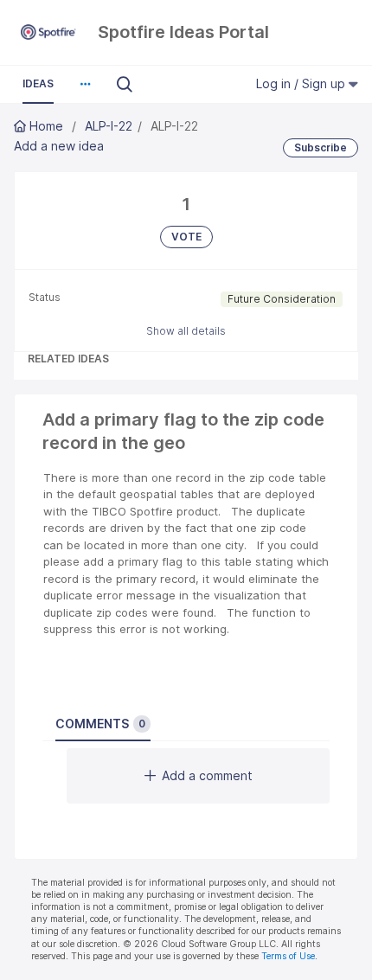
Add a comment (207, 775)
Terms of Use (288, 956)
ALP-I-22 (108, 125)
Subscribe (320, 147)
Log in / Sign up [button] (302, 83)
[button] (85, 84)
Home (46, 125)
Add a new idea (59, 145)
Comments (100, 723)
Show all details (186, 330)
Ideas (38, 83)
